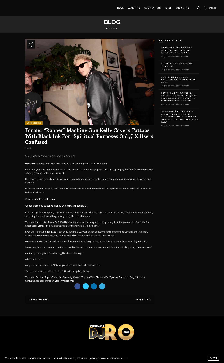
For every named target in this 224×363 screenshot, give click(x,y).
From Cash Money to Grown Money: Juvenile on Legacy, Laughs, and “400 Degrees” (176, 50)
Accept (213, 358)
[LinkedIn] (94, 286)
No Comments (182, 56)
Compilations (152, 7)
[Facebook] (77, 286)
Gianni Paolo (44, 225)
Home (120, 7)
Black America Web (65, 280)
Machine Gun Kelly (34, 163)
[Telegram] (102, 286)
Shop (168, 7)
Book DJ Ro (182, 7)
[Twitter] (86, 286)
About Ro (134, 7)
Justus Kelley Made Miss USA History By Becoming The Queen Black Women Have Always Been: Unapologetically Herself (179, 97)
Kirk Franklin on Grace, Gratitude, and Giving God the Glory (178, 79)
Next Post (141, 299)
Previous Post (40, 299)
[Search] (198, 8)
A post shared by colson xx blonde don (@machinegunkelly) (56, 205)
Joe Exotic (52, 231)
